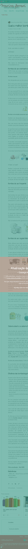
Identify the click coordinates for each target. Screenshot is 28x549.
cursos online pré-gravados (14, 278)
